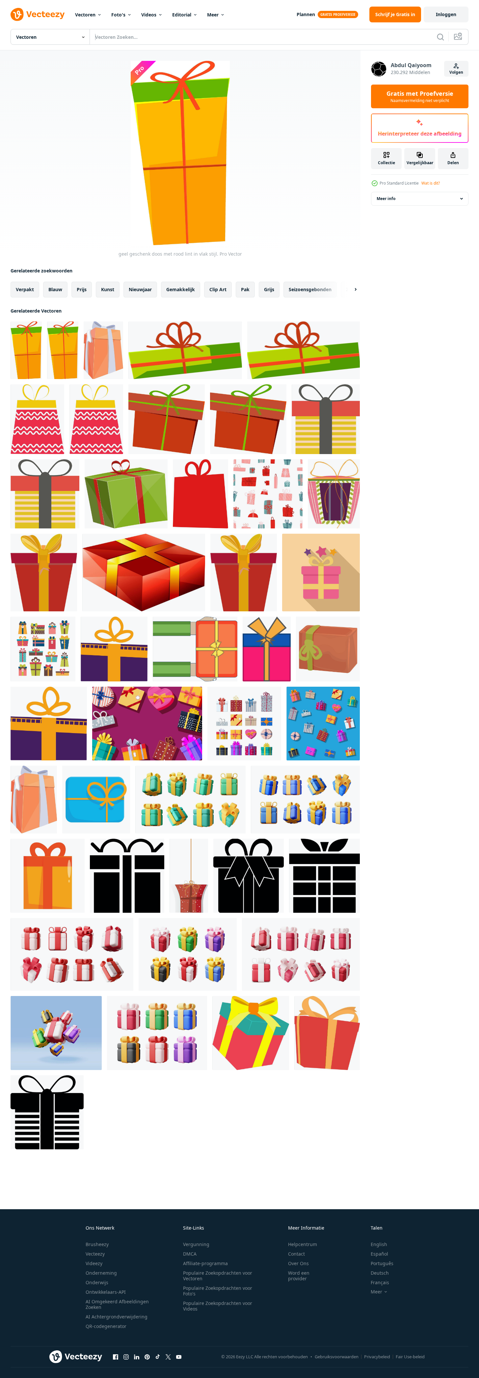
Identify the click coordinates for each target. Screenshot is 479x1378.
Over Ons (298, 1263)
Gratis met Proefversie (419, 96)
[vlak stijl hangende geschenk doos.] (189, 876)
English (379, 1244)
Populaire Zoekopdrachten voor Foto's (217, 1291)
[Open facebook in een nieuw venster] (115, 1356)
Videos (148, 15)
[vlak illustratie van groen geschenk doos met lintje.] (185, 350)
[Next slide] (349, 289)
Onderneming (101, 1273)
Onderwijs (97, 1282)
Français (380, 1282)
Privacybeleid (377, 1357)
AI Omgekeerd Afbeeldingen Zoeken (117, 1304)
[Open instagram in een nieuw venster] (126, 1356)
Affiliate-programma (205, 1263)
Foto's (118, 15)
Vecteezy (95, 1254)
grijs (269, 289)
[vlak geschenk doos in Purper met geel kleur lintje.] (114, 649)
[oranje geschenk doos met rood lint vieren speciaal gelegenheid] (48, 876)
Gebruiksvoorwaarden (337, 1357)
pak (245, 289)
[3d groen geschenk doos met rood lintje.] (126, 493)
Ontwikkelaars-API (106, 1292)
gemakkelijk (180, 289)
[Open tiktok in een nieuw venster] (157, 1356)
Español (379, 1254)
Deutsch (380, 1273)
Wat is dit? (430, 183)
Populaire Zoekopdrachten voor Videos (217, 1306)
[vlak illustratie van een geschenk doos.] (267, 649)
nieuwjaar (140, 289)
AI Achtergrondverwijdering (116, 1317)
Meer (213, 15)
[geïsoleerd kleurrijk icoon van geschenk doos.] (326, 419)
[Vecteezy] (38, 14)
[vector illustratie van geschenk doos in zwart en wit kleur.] (248, 876)
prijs (82, 289)
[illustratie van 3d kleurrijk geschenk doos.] (250, 1033)
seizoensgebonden (310, 289)
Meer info (386, 198)
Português (382, 1263)
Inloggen (446, 14)
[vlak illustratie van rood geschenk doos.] (166, 419)
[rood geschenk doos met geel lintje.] (44, 572)
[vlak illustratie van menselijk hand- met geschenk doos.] (195, 649)
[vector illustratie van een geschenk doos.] (334, 493)
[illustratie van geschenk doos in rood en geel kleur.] (327, 1033)
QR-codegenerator (106, 1326)
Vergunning (196, 1244)
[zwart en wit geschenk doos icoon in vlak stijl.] (127, 876)
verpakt (25, 289)
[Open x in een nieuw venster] (168, 1356)
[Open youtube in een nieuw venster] (178, 1356)
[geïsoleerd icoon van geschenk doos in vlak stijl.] (47, 1112)
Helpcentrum (302, 1244)
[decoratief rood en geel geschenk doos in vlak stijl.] (37, 419)
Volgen (456, 72)
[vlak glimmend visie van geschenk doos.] (143, 572)
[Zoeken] (440, 37)
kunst (107, 289)
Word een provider (298, 1276)
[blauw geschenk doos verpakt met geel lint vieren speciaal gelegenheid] (96, 799)
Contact (296, 1254)
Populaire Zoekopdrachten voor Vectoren (217, 1276)
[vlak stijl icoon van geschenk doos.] (200, 493)
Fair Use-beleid (410, 1357)
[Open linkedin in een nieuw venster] (136, 1356)
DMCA (190, 1254)
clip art (217, 289)
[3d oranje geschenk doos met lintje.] (103, 350)
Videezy (94, 1263)
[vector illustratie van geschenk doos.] (324, 876)
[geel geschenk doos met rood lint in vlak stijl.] (26, 350)
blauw (55, 289)
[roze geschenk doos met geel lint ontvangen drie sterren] (321, 572)
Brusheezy (97, 1244)
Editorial (181, 15)
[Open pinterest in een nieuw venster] (147, 1356)
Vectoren (85, 15)
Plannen (306, 14)
